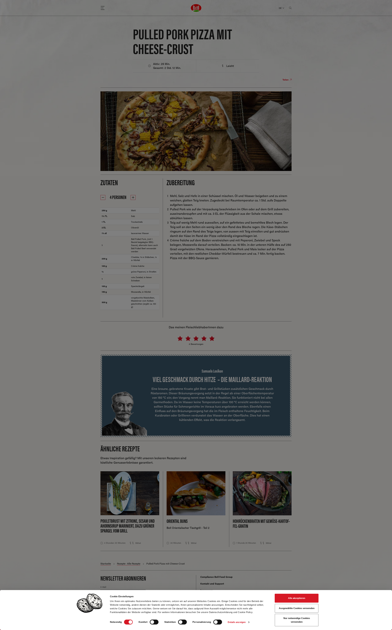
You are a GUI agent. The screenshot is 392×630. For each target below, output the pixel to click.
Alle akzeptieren (296, 598)
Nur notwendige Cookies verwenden (296, 620)
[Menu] (103, 8)
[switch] (154, 622)
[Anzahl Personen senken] (102, 197)
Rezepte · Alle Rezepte (128, 563)
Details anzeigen (237, 622)
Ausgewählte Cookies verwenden (297, 608)
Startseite (105, 563)
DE (280, 7)
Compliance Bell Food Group (216, 577)
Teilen (286, 79)
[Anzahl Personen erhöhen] (133, 197)
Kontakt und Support (212, 583)
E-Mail (103, 587)
